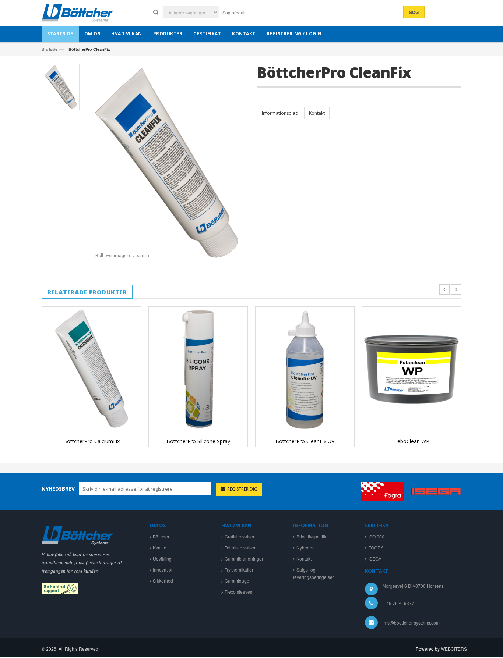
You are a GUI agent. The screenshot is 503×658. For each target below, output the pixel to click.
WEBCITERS (454, 648)
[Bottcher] (77, 15)
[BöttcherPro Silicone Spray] (198, 369)
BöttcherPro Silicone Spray (198, 441)
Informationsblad (280, 113)
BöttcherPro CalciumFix (91, 441)
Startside (49, 49)
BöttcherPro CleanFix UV (304, 441)
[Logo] (77, 535)
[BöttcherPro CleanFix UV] (305, 369)
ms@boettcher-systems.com (412, 622)
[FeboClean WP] (411, 369)
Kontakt (317, 113)
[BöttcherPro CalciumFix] (91, 369)
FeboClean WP (411, 441)
